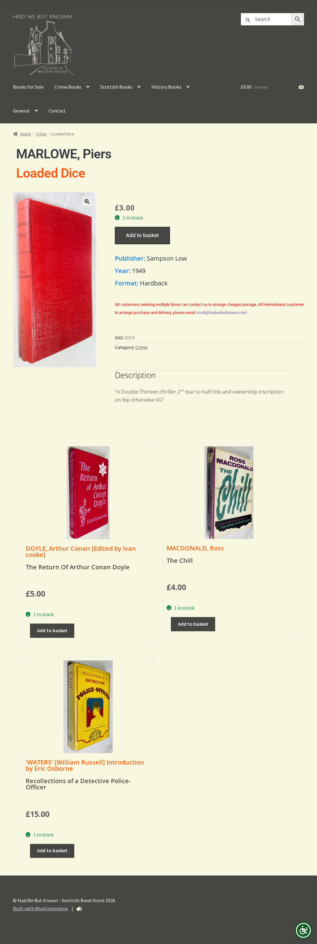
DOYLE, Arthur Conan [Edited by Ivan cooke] (81, 551)
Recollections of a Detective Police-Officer (78, 784)
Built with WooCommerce (40, 908)
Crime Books (67, 87)
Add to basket (142, 235)
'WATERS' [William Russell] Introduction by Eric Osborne (85, 765)
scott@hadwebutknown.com (221, 312)
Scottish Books (116, 87)
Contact (57, 111)
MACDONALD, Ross (195, 548)
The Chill (180, 560)
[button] (87, 201)
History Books (166, 87)
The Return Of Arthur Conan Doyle (78, 567)
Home (25, 134)
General (21, 111)
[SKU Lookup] (79, 909)
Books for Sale (28, 87)
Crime (41, 134)
